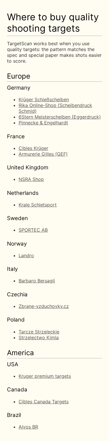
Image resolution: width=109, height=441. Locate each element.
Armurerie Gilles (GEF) (43, 154)
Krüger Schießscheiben (44, 99)
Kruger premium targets (45, 376)
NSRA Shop (31, 179)
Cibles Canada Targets (44, 401)
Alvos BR (28, 427)
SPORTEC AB (33, 230)
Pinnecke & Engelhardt (43, 123)
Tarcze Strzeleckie (39, 332)
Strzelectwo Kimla (39, 337)
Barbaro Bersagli (37, 281)
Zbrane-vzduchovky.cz (44, 306)
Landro (26, 255)
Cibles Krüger (33, 148)
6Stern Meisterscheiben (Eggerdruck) (60, 117)
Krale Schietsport (38, 205)
